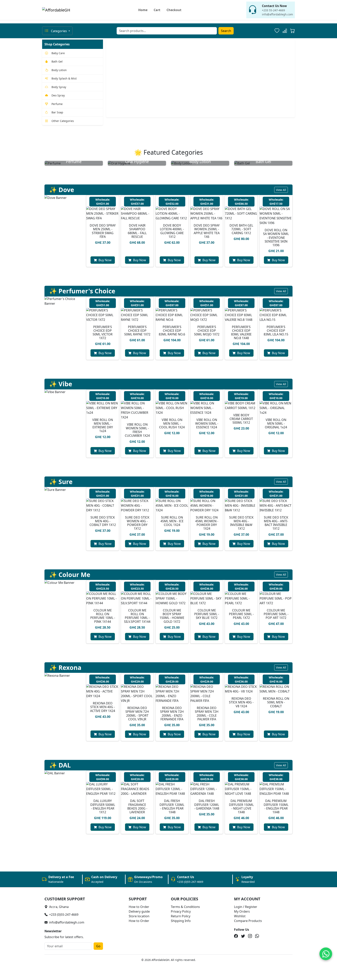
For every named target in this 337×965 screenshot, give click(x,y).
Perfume (57, 104)
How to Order (139, 907)
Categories (59, 31)
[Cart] (292, 31)
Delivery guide (139, 911)
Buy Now (105, 260)
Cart (157, 10)
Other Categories (62, 121)
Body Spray (58, 87)
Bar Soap (57, 112)
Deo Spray (58, 95)
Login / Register (245, 907)
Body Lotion (59, 70)
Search (226, 31)
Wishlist (240, 916)
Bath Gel (57, 61)
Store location (139, 916)
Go (98, 946)
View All (281, 190)
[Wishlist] (277, 30)
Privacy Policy (181, 911)
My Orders (242, 911)
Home (142, 10)
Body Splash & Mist (64, 78)
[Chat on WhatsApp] (325, 953)
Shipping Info (181, 921)
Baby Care (58, 53)
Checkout (174, 10)
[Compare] (284, 30)
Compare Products (248, 921)
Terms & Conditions (185, 907)
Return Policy (180, 916)
